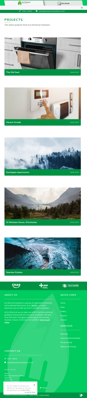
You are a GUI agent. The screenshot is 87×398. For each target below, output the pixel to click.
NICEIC (34, 305)
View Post (74, 72)
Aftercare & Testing (68, 346)
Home (62, 303)
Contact (63, 320)
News (62, 307)
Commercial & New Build (70, 338)
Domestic (64, 334)
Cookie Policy (33, 395)
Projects (63, 315)
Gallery (63, 311)
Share (44, 388)
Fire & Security (66, 342)
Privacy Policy (44, 395)
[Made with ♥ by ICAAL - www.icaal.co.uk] (81, 395)
